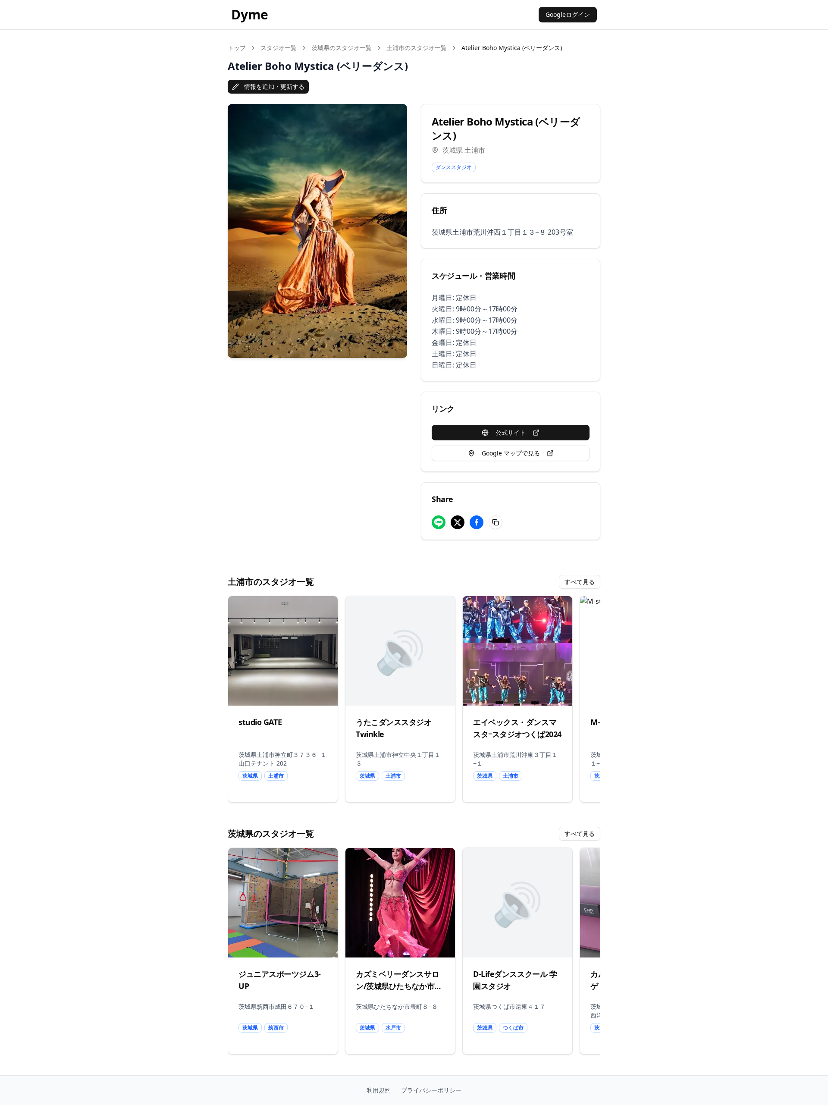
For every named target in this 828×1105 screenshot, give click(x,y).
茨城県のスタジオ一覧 (341, 48)
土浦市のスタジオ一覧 (416, 48)
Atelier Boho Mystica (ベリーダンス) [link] (511, 48)
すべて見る (580, 582)
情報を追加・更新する (274, 86)
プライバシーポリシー (431, 1090)
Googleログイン (568, 14)
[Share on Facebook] (476, 522)
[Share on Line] (438, 522)
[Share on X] (457, 522)
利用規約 (379, 1090)
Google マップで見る (511, 453)
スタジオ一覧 (278, 48)
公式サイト (511, 432)
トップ (237, 48)
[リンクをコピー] (495, 522)
